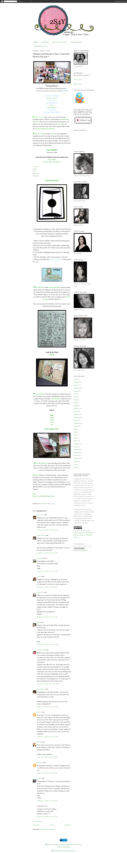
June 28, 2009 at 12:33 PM (47, 737)
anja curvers (40, 515)
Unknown (40, 762)
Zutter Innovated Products (52, 96)
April (75, 403)
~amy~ (39, 576)
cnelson (39, 712)
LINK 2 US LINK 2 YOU (59, 42)
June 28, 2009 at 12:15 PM (47, 707)
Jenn (35, 169)
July (75, 394)
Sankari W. (40, 592)
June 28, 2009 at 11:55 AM (47, 684)
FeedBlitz (84, 550)
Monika (36, 173)
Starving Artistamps (52, 103)
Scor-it (52, 105)
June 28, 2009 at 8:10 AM (47, 553)
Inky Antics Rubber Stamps (52, 112)
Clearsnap (52, 100)
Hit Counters (63, 847)
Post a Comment (37, 821)
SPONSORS (45, 42)
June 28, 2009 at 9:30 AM (47, 617)
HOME (36, 42)
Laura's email (78, 84)
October (76, 385)
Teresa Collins (52, 110)
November (77, 382)
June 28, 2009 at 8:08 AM (47, 530)
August (76, 391)
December (77, 414)
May (75, 400)
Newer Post (36, 825)
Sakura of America (51, 98)
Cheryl (36, 166)
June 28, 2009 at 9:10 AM (47, 587)
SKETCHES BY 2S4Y (40, 46)
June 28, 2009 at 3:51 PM (47, 757)
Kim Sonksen (41, 689)
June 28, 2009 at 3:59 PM (47, 773)
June (75, 397)
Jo (35, 171)
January (76, 379)
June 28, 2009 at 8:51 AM (47, 571)
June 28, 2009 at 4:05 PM (47, 801)
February (76, 408)
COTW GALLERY (76, 42)
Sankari (36, 176)
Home (52, 825)
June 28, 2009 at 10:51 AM (47, 644)
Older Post (68, 825)
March (76, 406)
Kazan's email (78, 79)
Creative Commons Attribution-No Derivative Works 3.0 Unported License (84, 535)
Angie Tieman (41, 535)
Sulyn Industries (52, 107)
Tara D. (39, 742)
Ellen (38, 622)
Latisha (39, 778)
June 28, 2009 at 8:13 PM (47, 816)
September (77, 388)
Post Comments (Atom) (47, 829)
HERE (65, 90)
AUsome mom (41, 650)
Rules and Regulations (55, 259)
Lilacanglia (40, 558)
